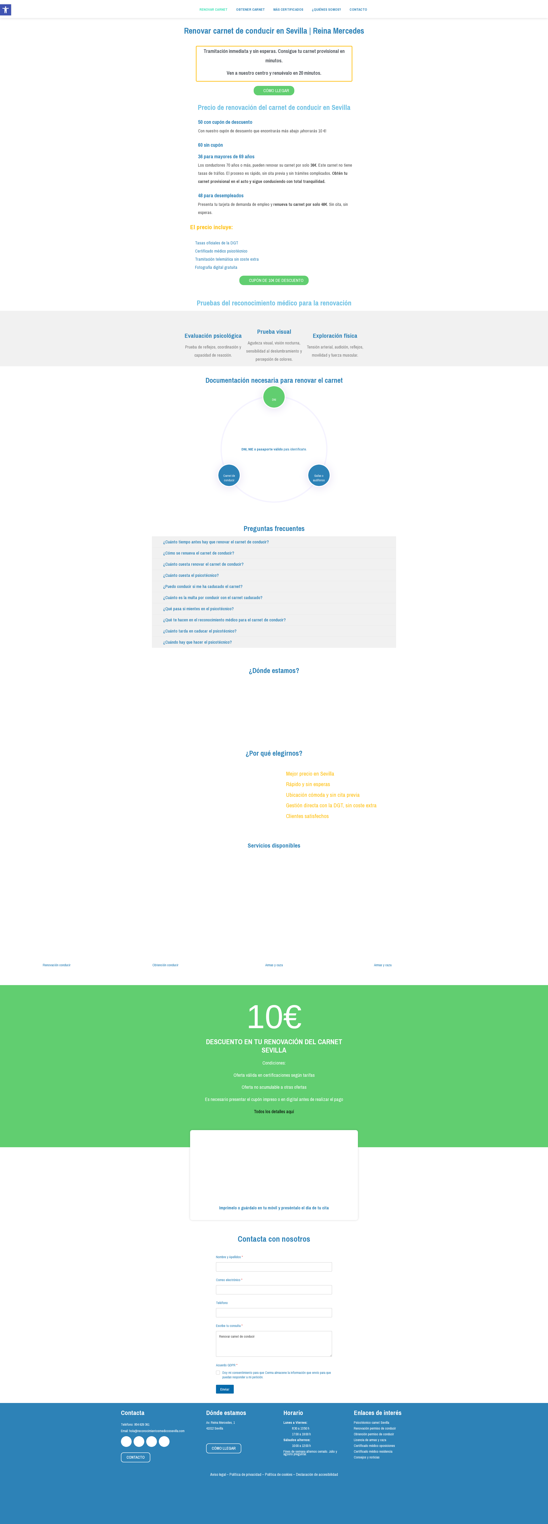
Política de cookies (278, 1474)
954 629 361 (141, 1424)
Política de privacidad (245, 1474)
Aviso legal (218, 1474)
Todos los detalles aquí (274, 1111)
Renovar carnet (214, 9)
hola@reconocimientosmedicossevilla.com (157, 1430)
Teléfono (222, 1303)
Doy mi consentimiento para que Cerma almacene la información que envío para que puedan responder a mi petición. (276, 1374)
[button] (6, 910)
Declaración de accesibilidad (317, 1474)
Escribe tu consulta (229, 1326)
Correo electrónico (229, 1280)
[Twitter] (139, 1441)
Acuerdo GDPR (226, 1365)
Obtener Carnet (250, 9)
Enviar (224, 1389)
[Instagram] (151, 1441)
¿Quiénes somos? (326, 9)
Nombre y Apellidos (229, 1257)
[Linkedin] (164, 1441)
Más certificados (288, 9)
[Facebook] (126, 1441)
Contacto (358, 9)
